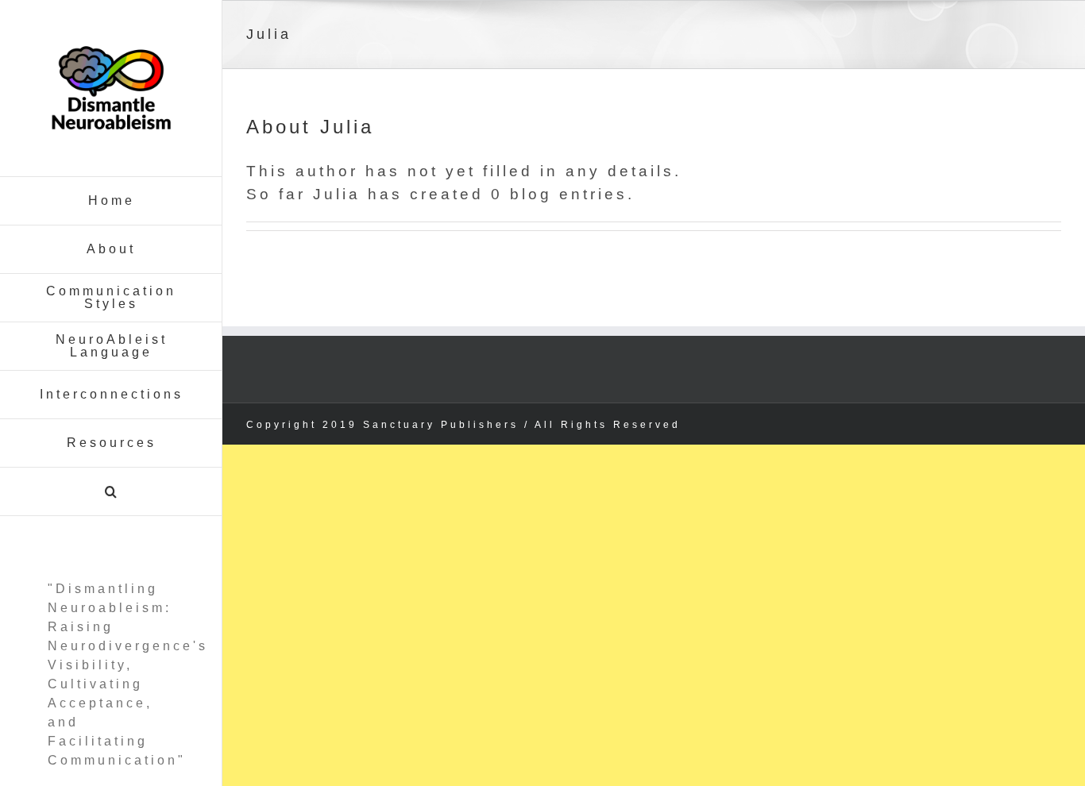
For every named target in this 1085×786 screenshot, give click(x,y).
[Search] (111, 492)
